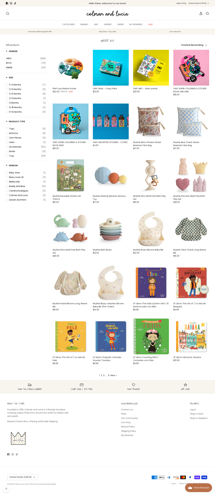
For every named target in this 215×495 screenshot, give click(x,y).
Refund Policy (128, 426)
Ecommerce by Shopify (46, 484)
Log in (193, 409)
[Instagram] (11, 3)
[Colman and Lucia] (107, 13)
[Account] (200, 13)
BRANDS (84, 24)
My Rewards (127, 435)
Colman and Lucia (21, 484)
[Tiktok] (15, 3)
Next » (114, 375)
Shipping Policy (128, 431)
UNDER (120, 24)
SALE (150, 24)
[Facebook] (7, 3)
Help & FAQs (181, 3)
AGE (96, 24)
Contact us (127, 409)
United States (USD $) (197, 3)
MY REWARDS (135, 24)
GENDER (107, 24)
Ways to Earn (196, 413)
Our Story (126, 422)
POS (31, 484)
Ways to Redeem (199, 418)
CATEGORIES (68, 24)
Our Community (129, 418)
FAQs (123, 413)
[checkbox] (27, 84)
